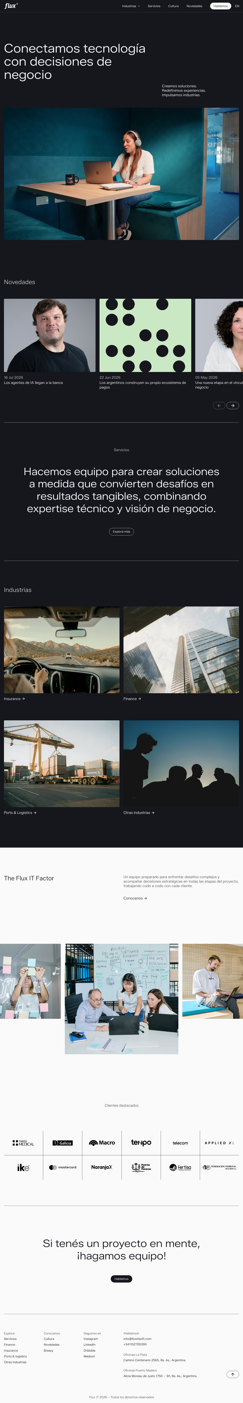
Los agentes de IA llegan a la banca (33, 382)
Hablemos (121, 1279)
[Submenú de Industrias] (139, 6)
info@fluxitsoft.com (137, 1339)
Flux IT (11, 6)
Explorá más (121, 531)
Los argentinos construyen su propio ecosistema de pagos (143, 385)
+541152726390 (135, 1344)
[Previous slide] (219, 405)
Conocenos (133, 898)
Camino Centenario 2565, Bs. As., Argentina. (154, 1360)
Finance (130, 699)
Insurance (12, 699)
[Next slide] (233, 405)
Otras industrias (136, 812)
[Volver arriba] (233, 1374)
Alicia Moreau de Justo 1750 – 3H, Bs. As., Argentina (160, 1376)
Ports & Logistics (18, 812)
